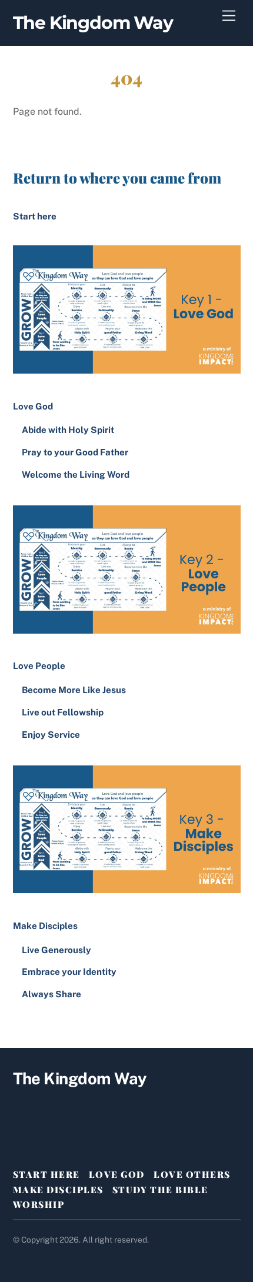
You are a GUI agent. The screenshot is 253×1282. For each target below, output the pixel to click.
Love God (117, 1174)
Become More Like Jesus (74, 690)
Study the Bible (160, 1190)
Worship (39, 1204)
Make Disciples (58, 1190)
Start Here (46, 1174)
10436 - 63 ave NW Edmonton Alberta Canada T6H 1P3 (126, 1110)
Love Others (192, 1174)
